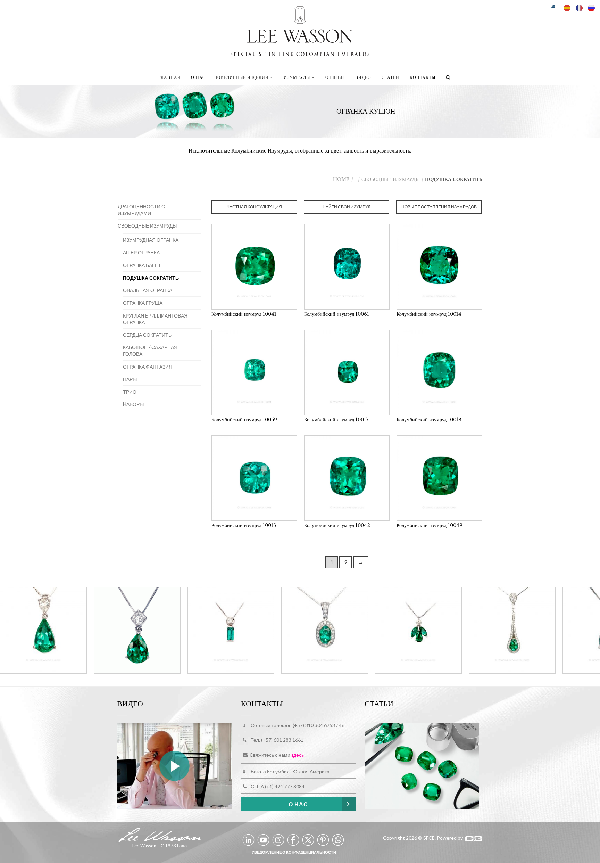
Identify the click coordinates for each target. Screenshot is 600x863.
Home (341, 179)
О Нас (198, 77)
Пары (130, 379)
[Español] (567, 8)
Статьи (390, 77)
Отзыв (335, 77)
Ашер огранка (141, 252)
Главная (169, 77)
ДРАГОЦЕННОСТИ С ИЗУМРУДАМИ (141, 210)
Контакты (422, 77)
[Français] (579, 8)
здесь (297, 755)
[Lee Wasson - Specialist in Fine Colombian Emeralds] (300, 29)
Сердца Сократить (147, 335)
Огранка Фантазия (147, 367)
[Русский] (591, 8)
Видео (363, 77)
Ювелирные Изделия (242, 77)
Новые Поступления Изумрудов (439, 206)
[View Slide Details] (43, 631)
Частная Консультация (254, 206)
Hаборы (133, 404)
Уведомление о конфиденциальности (294, 852)
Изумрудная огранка (150, 240)
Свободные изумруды (390, 179)
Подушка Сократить (151, 278)
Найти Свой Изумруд (346, 206)
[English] (554, 8)
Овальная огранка (147, 290)
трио (129, 392)
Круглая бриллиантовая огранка (155, 319)
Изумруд (297, 77)
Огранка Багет (142, 265)
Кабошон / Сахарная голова (150, 350)
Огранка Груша (142, 303)
